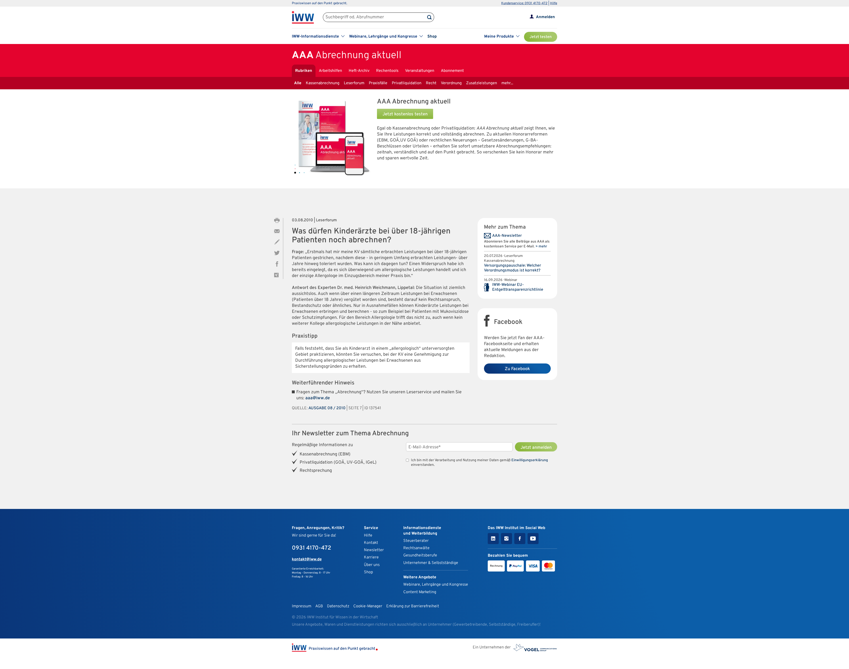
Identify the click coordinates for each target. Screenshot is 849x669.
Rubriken (303, 70)
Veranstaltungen (419, 70)
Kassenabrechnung (322, 83)
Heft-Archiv (359, 70)
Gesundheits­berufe (420, 555)
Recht (431, 83)
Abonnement (452, 70)
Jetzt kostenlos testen (405, 114)
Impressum (301, 606)
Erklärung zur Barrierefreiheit (412, 606)
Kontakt (371, 542)
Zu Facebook (517, 369)
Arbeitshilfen (330, 70)
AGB (319, 606)
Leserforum (354, 83)
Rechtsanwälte (416, 548)
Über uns (372, 565)
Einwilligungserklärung (529, 460)
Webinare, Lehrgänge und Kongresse (435, 584)
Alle (297, 83)
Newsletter (374, 550)
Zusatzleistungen (481, 83)
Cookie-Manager (367, 606)
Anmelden (545, 17)
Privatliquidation (406, 83)
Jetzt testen (541, 37)
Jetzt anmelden (536, 448)
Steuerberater (416, 540)
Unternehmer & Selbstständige (430, 563)
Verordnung (451, 83)
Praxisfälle (378, 83)
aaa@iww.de (317, 398)
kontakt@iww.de (307, 559)
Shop (432, 36)
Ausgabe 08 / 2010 (327, 408)
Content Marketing (419, 592)
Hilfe (553, 3)
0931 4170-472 (311, 548)
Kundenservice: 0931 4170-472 (524, 3)
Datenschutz (338, 606)
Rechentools (387, 70)
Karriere (371, 557)
